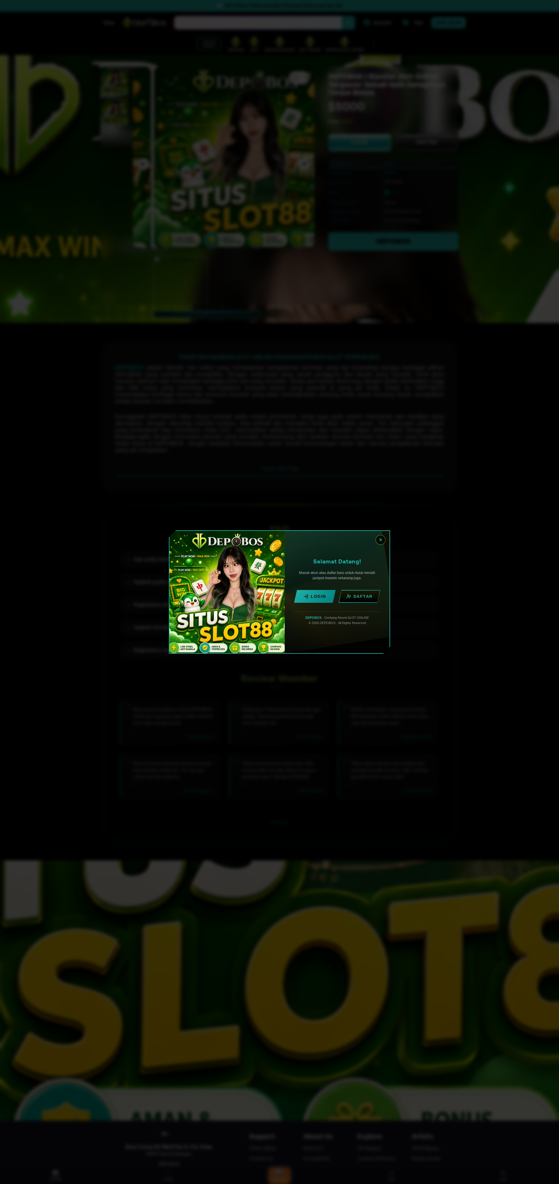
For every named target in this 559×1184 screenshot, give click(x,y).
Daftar (363, 596)
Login (318, 596)
